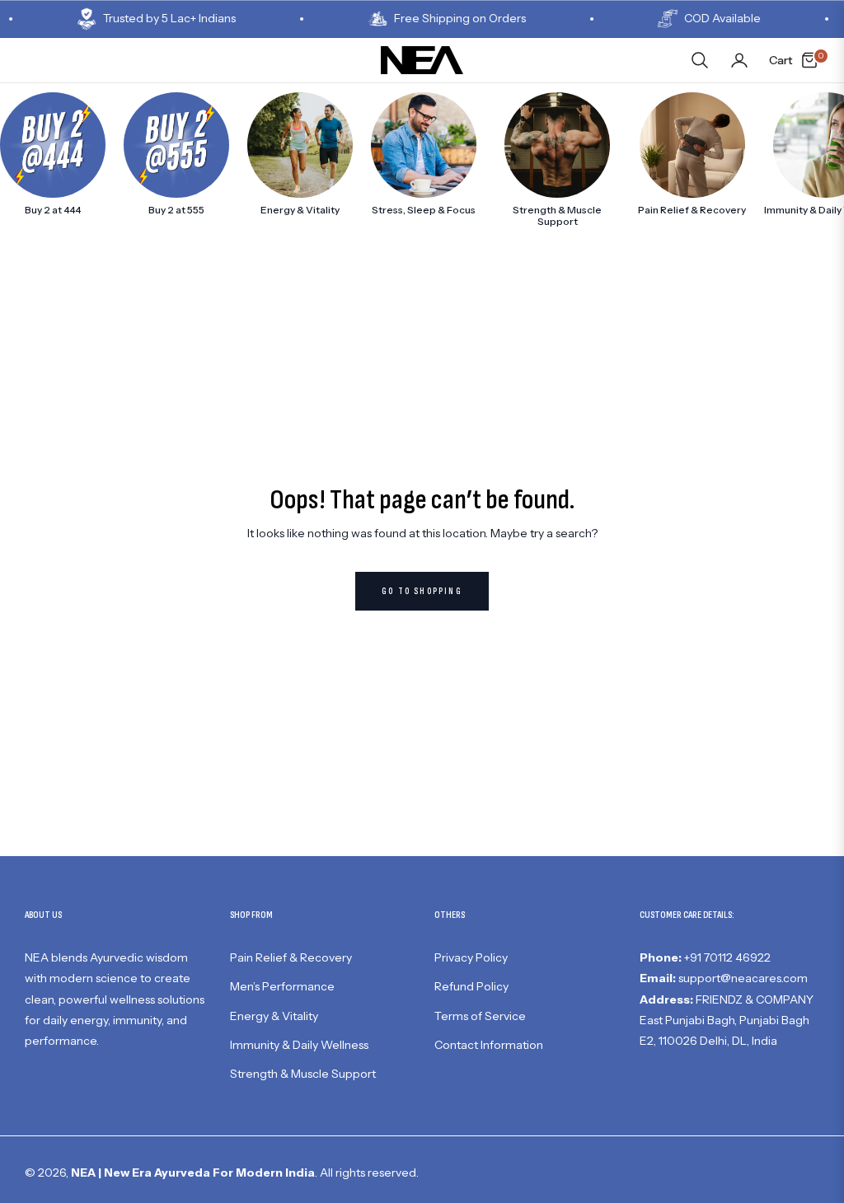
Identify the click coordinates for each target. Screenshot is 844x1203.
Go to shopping (422, 591)
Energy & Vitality (274, 1016)
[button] (700, 60)
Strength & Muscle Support (303, 1073)
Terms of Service (480, 1016)
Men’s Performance (282, 986)
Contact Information (488, 1044)
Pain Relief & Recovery (291, 957)
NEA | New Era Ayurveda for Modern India (193, 1172)
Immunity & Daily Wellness (299, 1044)
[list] (422, 160)
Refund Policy (471, 986)
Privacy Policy (471, 957)
